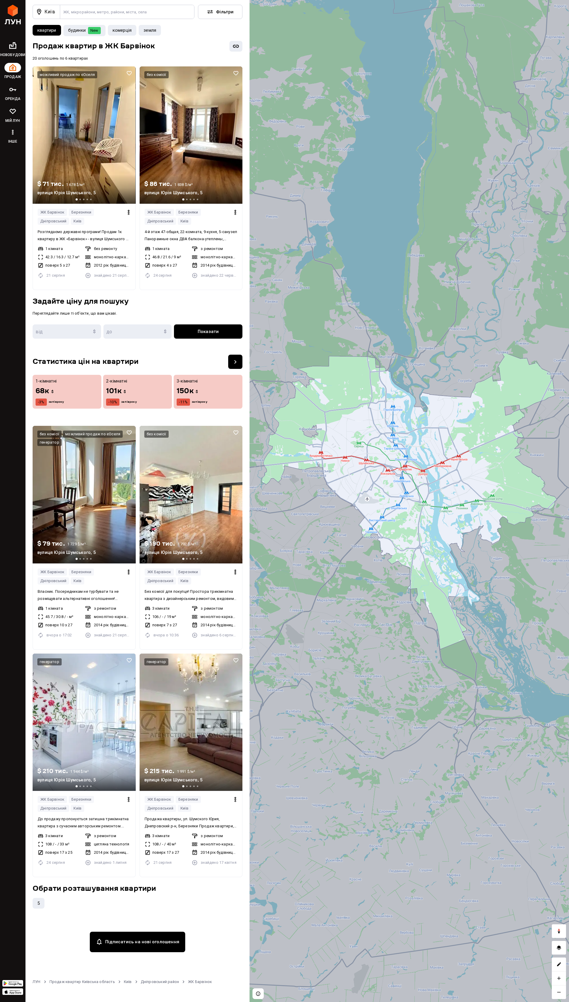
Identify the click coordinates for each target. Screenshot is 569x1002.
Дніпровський (53, 221)
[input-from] (67, 331)
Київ (77, 221)
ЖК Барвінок (52, 212)
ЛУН (37, 981)
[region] (409, 501)
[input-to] (137, 331)
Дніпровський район (160, 981)
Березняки (81, 212)
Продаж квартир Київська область (82, 981)
